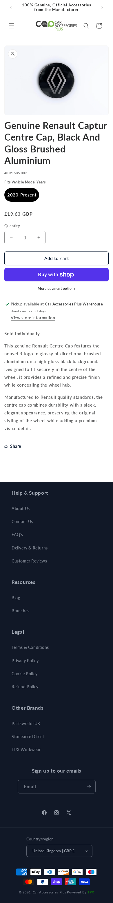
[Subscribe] (89, 786)
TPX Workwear (26, 749)
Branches (21, 610)
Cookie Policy (25, 673)
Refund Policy (25, 686)
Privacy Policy (25, 660)
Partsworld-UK (26, 723)
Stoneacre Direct (28, 736)
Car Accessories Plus (49, 892)
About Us (21, 508)
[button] (11, 25)
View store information (33, 317)
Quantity (12, 225)
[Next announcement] (102, 7)
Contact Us (22, 521)
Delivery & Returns (30, 547)
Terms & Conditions (30, 647)
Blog (16, 597)
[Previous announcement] (10, 7)
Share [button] (15, 446)
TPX (91, 892)
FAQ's (17, 534)
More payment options (56, 288)
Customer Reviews (29, 560)
